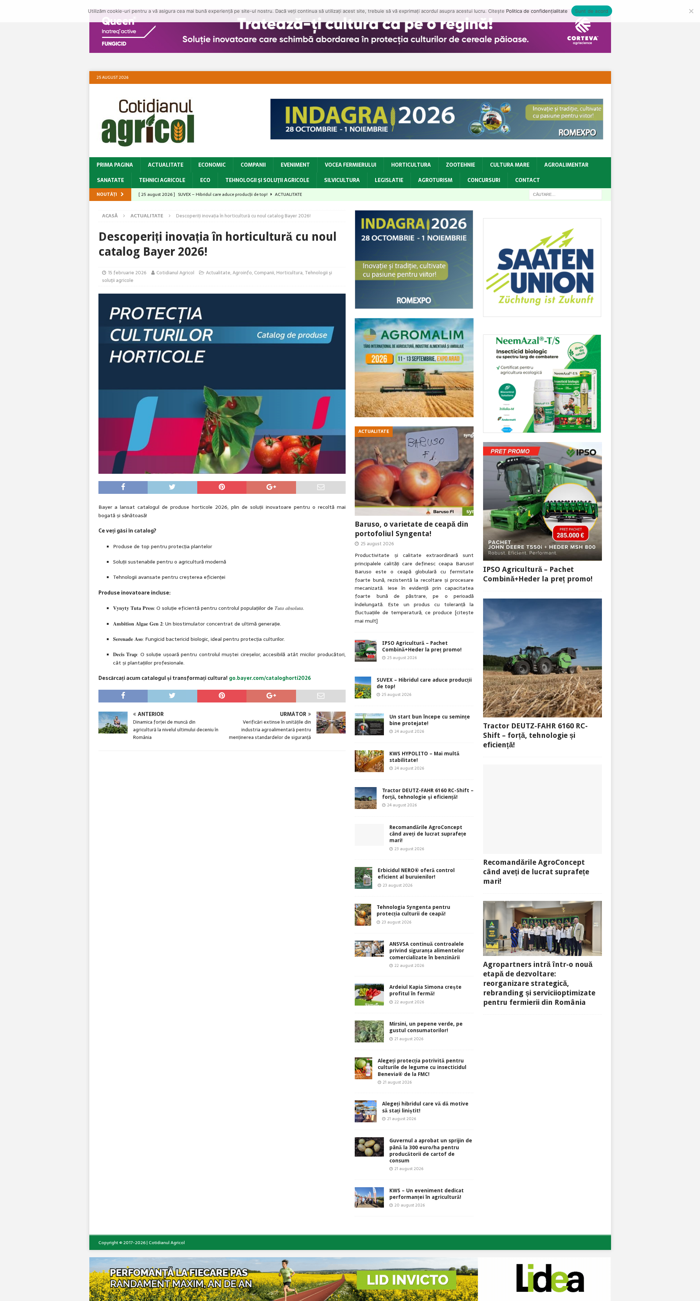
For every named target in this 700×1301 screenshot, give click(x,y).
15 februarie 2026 (127, 272)
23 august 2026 (409, 848)
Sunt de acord (591, 11)
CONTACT (527, 180)
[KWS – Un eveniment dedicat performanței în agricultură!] (369, 1197)
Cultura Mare (509, 165)
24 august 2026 (409, 731)
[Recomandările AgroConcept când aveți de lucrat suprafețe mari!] (369, 835)
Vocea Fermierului (350, 165)
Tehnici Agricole (162, 180)
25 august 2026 (377, 543)
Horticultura (411, 165)
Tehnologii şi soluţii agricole (267, 180)
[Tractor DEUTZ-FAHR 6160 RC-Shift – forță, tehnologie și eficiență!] (366, 798)
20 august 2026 (409, 1205)
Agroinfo (242, 272)
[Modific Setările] (691, 11)
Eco (205, 180)
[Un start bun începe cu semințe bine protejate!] (369, 724)
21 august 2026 (408, 1038)
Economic (212, 165)
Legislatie (389, 180)
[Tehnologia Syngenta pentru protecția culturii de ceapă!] (363, 915)
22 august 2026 (409, 965)
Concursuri (483, 180)
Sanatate (110, 180)
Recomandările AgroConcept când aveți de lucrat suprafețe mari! (427, 833)
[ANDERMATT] (542, 429)
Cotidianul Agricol (175, 272)
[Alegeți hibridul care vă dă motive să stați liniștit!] (366, 1111)
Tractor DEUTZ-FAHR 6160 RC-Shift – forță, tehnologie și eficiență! (535, 735)
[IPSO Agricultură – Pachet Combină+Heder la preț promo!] (366, 651)
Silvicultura (342, 180)
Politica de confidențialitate (537, 11)
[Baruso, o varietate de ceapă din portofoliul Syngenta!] (414, 471)
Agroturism (435, 180)
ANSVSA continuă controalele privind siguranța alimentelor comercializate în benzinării (426, 950)
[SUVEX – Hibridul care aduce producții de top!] (363, 687)
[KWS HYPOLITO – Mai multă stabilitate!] (369, 761)
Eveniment (295, 165)
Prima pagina (115, 165)
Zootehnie (460, 165)
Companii (253, 165)
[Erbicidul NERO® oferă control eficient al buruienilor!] (363, 878)
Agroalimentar (566, 165)
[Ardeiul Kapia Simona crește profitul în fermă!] (369, 995)
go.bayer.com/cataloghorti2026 (270, 678)
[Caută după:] (565, 194)
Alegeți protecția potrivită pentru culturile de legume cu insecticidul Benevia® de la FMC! (422, 1067)
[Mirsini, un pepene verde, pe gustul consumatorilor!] (369, 1031)
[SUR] (542, 313)
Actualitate (165, 165)
